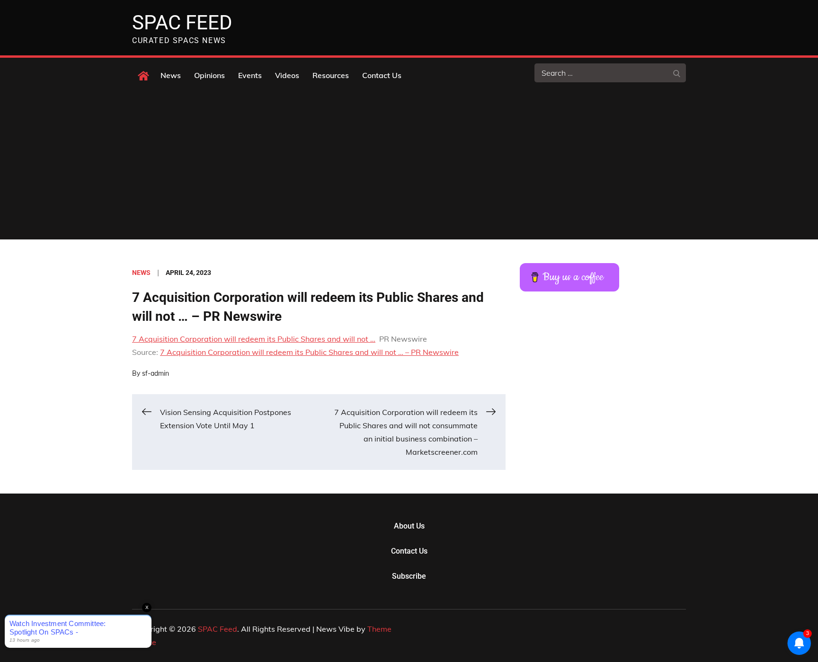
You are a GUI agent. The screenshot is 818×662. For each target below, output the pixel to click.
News (170, 75)
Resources (330, 75)
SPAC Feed (182, 22)
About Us (409, 525)
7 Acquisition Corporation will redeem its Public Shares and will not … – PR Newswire (309, 352)
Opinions (209, 75)
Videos (287, 75)
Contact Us (381, 75)
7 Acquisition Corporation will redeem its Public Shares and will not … (253, 339)
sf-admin (155, 373)
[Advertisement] (409, 168)
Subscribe (409, 576)
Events (250, 75)
